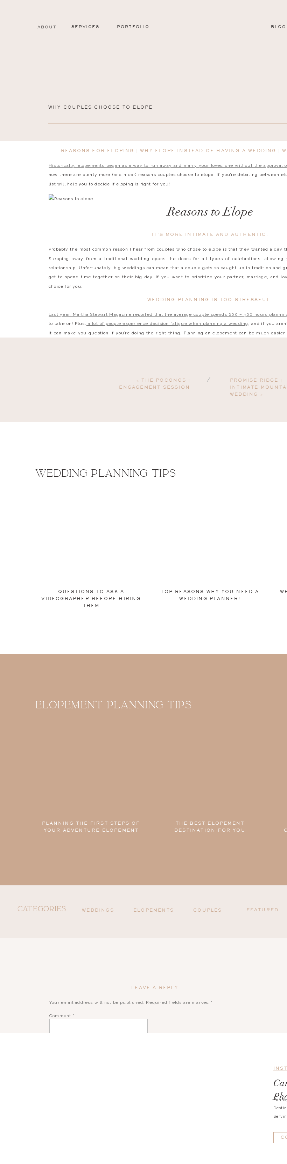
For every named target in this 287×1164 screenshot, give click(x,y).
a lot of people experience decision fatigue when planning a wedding (167, 323)
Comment (62, 1015)
